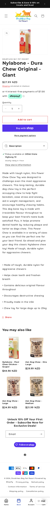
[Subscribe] (41, 434)
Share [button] (8, 317)
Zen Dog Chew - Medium (33, 402)
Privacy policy (22, 482)
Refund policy (37, 482)
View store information (18, 165)
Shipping (6, 86)
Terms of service (37, 487)
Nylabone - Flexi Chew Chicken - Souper (10, 364)
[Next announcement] (45, 4)
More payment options (25, 135)
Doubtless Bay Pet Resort (23, 478)
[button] (6, 16)
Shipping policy (16, 491)
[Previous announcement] (5, 4)
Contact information (17, 487)
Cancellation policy (35, 491)
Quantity (6, 102)
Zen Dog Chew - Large (10, 402)
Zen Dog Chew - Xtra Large (36, 363)
